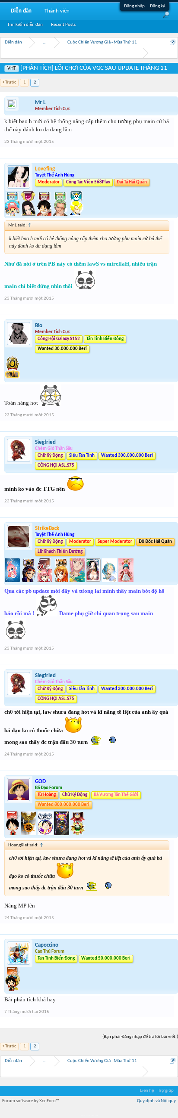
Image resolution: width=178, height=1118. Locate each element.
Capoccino (46, 945)
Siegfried (45, 442)
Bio (38, 325)
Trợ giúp (166, 1090)
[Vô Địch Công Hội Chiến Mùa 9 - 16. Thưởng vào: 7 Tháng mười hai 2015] (12, 378)
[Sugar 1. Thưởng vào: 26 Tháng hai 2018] (126, 580)
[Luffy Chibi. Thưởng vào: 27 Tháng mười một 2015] (13, 833)
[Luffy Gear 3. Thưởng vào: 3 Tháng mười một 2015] (45, 214)
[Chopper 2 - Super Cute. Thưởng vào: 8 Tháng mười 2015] (13, 214)
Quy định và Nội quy (156, 1101)
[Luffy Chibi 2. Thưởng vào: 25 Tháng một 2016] (12, 989)
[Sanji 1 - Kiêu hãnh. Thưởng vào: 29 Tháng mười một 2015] (76, 214)
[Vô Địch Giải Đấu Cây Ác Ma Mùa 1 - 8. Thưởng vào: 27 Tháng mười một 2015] (46, 833)
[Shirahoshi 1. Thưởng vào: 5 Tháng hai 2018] (13, 580)
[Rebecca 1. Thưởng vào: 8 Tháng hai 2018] (78, 580)
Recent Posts (63, 24)
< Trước (9, 82)
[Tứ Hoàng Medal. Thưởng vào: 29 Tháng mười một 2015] (77, 833)
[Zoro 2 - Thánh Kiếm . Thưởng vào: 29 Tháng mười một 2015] (61, 214)
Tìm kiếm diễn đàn (25, 24)
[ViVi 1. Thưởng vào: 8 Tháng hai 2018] (110, 580)
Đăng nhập (134, 6)
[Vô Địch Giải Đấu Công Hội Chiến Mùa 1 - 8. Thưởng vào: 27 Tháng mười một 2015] (62, 833)
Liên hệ (147, 1090)
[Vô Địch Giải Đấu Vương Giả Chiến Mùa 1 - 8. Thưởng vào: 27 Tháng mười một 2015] (29, 833)
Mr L (40, 102)
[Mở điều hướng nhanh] (172, 42)
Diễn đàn (21, 11)
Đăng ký (157, 6)
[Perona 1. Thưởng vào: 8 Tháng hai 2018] (45, 580)
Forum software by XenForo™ (30, 1101)
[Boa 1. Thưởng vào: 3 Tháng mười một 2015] (29, 214)
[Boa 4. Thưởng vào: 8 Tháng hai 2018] (94, 580)
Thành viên (57, 11)
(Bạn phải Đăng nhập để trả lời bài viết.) (140, 1036)
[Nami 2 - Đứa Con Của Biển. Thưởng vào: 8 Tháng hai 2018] (62, 580)
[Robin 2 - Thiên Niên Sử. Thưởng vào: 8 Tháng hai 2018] (29, 580)
